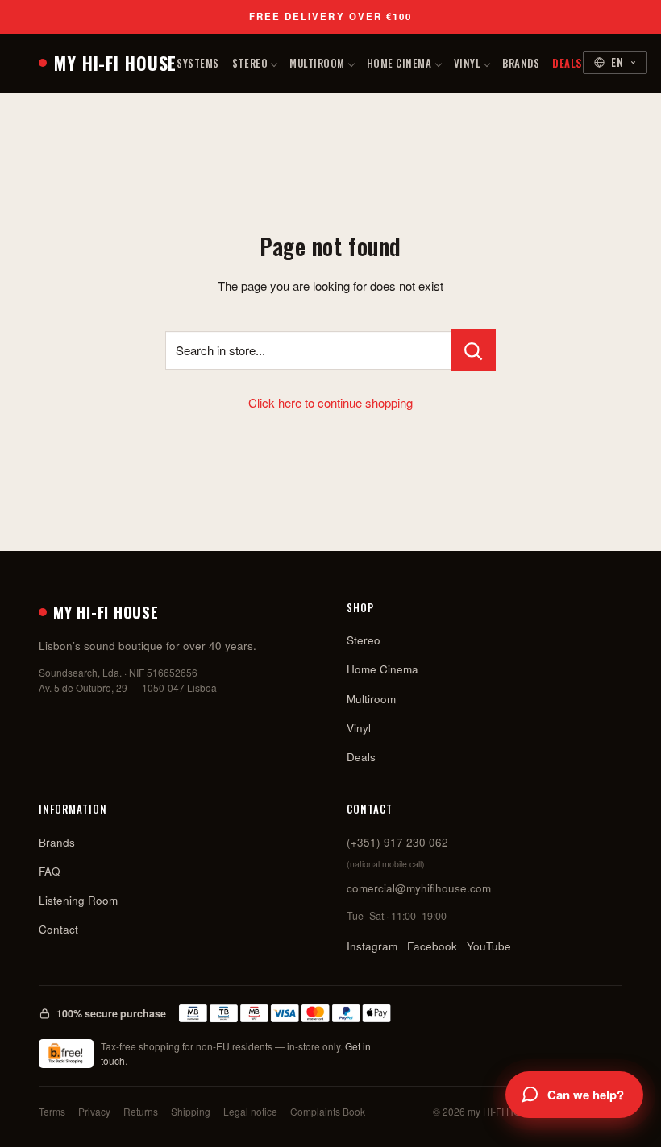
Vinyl (467, 63)
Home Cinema (399, 63)
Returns (140, 1111)
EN (617, 62)
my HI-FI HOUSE (115, 63)
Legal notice (250, 1111)
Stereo (250, 63)
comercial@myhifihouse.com (419, 888)
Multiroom (317, 63)
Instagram (372, 946)
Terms (52, 1111)
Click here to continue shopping (330, 402)
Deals (567, 63)
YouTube (489, 946)
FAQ (49, 871)
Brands (520, 63)
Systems (198, 63)
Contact (58, 929)
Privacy (94, 1111)
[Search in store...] (473, 350)
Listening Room (78, 900)
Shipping (190, 1111)
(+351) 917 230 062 (397, 842)
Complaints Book (327, 1111)
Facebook (432, 946)
